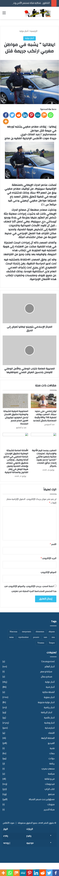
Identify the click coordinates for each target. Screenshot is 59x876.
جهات (52, 753)
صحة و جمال (46, 677)
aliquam (52, 632)
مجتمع (51, 794)
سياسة (51, 774)
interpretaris (26, 632)
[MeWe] (38, 115)
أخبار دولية (24, 31)
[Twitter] (12, 115)
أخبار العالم (50, 667)
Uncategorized (48, 662)
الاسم (53, 544)
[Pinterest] (31, 115)
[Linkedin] (25, 115)
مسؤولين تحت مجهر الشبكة (42, 799)
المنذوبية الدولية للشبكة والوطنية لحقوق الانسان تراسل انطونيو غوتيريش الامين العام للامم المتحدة (15, 417)
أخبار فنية (50, 687)
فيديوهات (50, 784)
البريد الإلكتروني (48, 558)
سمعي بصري (48, 769)
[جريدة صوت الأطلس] (38, 13)
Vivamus (40, 643)
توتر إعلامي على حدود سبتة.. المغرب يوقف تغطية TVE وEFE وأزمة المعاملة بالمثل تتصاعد (44, 416)
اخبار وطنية (49, 723)
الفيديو (51, 743)
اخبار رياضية (49, 708)
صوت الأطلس (8, 823)
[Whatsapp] (50, 115)
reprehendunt (23, 637)
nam (45, 637)
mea (53, 637)
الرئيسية (34, 31)
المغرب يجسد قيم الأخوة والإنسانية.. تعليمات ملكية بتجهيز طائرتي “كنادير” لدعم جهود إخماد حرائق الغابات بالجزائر (44, 458)
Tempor (52, 643)
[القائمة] (4, 14)
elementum (40, 632)
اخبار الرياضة (46, 712)
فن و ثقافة (50, 779)
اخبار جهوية (49, 697)
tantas (11, 637)
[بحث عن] (55, 14)
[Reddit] (18, 115)
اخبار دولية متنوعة (46, 702)
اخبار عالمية (49, 718)
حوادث (52, 759)
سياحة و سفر (46, 672)
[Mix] (44, 115)
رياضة (52, 764)
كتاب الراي (50, 789)
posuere (36, 637)
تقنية (52, 748)
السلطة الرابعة (48, 738)
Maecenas (13, 632)
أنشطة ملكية (48, 692)
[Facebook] (6, 115)
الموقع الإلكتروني (48, 572)
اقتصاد (51, 733)
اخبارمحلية (50, 728)
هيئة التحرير (49, 810)
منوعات (51, 805)
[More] (6, 121)
